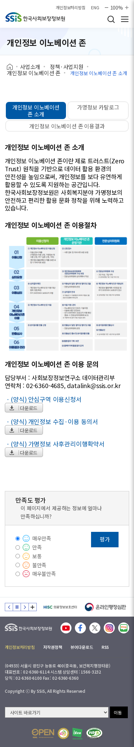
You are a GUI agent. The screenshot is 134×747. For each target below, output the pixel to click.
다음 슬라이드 (25, 607)
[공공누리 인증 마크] (43, 733)
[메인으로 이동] (28, 625)
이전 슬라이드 (9, 607)
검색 (111, 19)
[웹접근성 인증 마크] (94, 733)
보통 (37, 556)
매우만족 (41, 538)
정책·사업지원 (66, 66)
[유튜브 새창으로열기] (65, 627)
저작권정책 (52, 647)
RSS (105, 647)
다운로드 (28, 408)
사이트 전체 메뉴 (125, 19)
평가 (105, 539)
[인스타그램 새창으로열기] (109, 627)
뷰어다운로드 (81, 647)
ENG (95, 7)
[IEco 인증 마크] (77, 733)
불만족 (39, 565)
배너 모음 (33, 607)
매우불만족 (44, 573)
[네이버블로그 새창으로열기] (123, 627)
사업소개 (30, 66)
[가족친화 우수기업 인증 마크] (63, 733)
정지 (17, 607)
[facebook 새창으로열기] (80, 627)
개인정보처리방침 (71, 7)
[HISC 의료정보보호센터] (60, 607)
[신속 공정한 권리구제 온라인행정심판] (106, 607)
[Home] (12, 67)
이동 (118, 712)
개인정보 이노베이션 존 (33, 72)
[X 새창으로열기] (94, 627)
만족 (37, 547)
